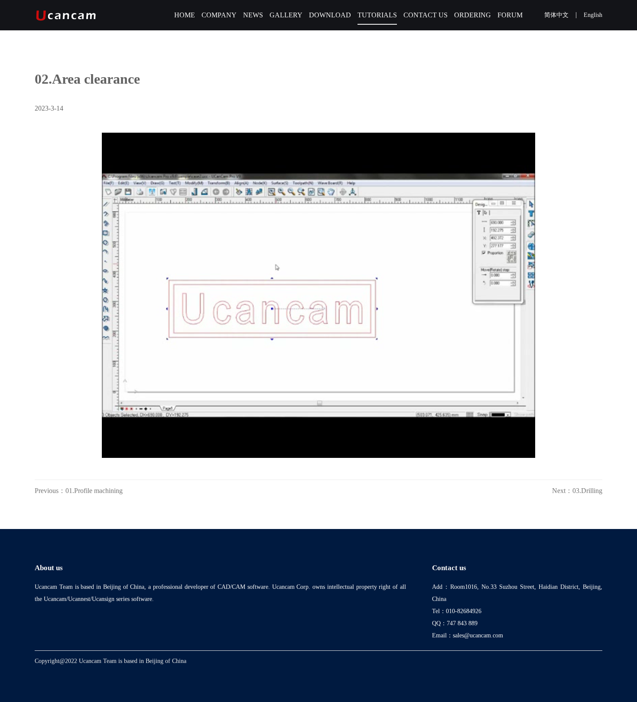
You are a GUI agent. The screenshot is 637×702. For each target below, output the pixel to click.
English (593, 15)
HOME (184, 15)
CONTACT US (425, 15)
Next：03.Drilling (577, 490)
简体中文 (556, 15)
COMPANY (219, 15)
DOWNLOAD (330, 15)
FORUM (510, 15)
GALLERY (286, 15)
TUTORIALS (377, 15)
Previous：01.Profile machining (79, 490)
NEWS (253, 15)
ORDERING (472, 15)
